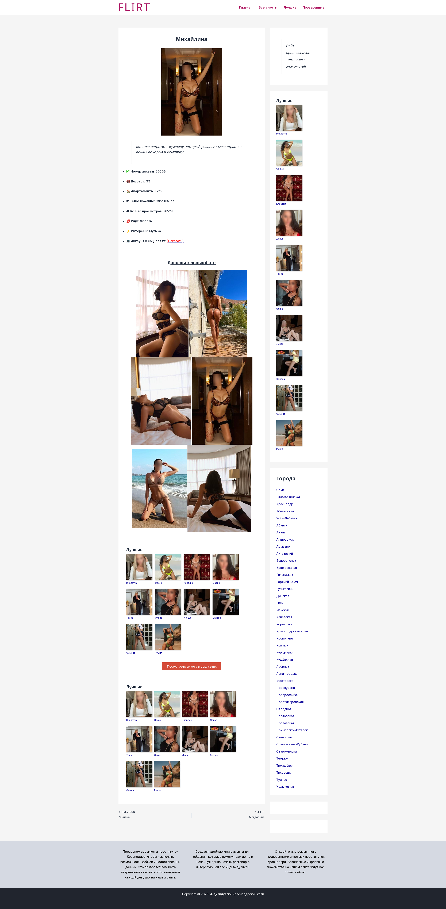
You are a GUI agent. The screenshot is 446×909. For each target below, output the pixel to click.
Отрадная (283, 709)
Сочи (280, 490)
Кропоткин (284, 638)
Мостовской (285, 681)
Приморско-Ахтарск (292, 730)
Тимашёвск (284, 765)
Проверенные (313, 7)
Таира (129, 617)
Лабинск (282, 666)
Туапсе (281, 779)
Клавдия (188, 582)
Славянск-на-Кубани (292, 744)
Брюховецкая (286, 568)
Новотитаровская (290, 702)
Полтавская (285, 723)
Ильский (282, 610)
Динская (282, 596)
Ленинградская (287, 673)
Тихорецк (283, 772)
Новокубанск (286, 688)
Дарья (216, 582)
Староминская (287, 751)
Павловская (285, 716)
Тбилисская (285, 511)
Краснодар (284, 504)
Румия (158, 652)
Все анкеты (268, 7)
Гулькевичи (284, 589)
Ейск (279, 603)
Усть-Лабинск (286, 518)
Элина (158, 617)
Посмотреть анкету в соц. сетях (192, 666)
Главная (245, 7)
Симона (130, 652)
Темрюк (282, 758)
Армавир (283, 546)
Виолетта (131, 582)
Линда (187, 617)
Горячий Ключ (287, 582)
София (158, 582)
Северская (284, 737)
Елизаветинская (288, 497)
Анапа (281, 532)
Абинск (281, 525)
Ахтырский (284, 553)
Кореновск (284, 624)
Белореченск (286, 560)
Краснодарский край (292, 631)
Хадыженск (285, 786)
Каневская (284, 617)
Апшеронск (285, 539)
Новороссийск (287, 695)
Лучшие (290, 7)
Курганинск (284, 652)
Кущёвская (284, 659)
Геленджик (284, 575)
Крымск (282, 645)
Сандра (217, 617)
